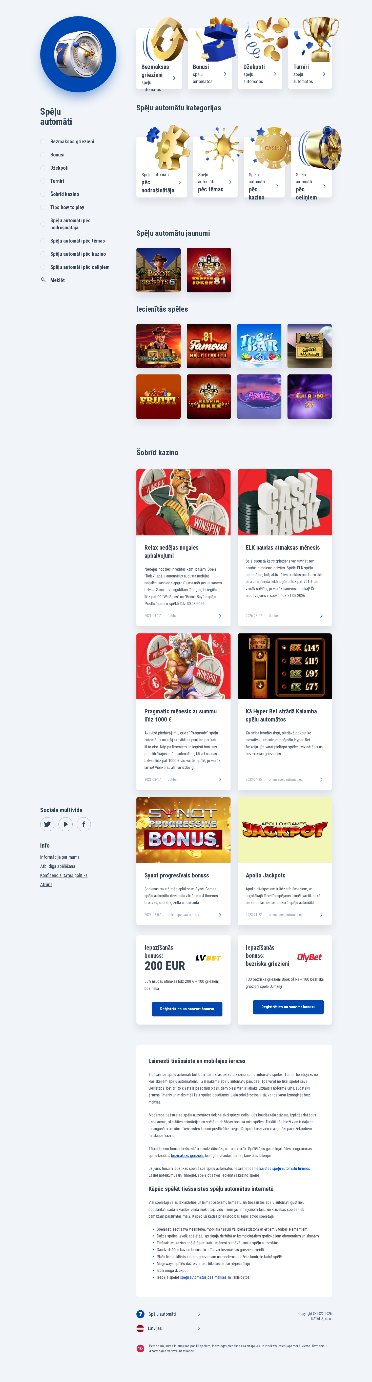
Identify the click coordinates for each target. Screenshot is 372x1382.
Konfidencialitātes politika (64, 875)
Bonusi (57, 155)
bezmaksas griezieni (187, 1155)
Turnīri (57, 181)
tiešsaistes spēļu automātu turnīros (282, 1168)
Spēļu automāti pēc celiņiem (80, 267)
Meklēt (57, 280)
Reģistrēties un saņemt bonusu (187, 1009)
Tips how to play (67, 207)
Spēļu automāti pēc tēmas (77, 241)
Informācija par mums (60, 857)
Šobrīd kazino (64, 194)
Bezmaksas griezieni (72, 141)
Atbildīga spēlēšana (57, 866)
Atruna (46, 884)
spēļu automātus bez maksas (203, 1277)
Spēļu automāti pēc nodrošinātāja (70, 224)
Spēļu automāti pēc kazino (78, 254)
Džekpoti (59, 168)
